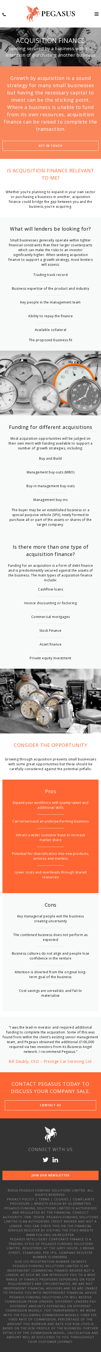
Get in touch (50, 146)
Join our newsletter (50, 1175)
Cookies (61, 1199)
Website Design (48, 1203)
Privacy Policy (20, 1199)
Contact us (50, 1105)
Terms (44, 1199)
